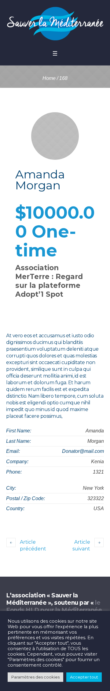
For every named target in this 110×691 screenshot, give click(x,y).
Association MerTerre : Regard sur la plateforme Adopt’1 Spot (49, 281)
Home (49, 78)
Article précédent (33, 545)
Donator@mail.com (83, 451)
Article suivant (81, 545)
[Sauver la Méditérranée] (55, 23)
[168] (55, 136)
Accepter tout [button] (84, 677)
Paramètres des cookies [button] (35, 677)
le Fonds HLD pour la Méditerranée (54, 606)
